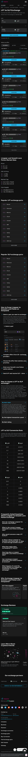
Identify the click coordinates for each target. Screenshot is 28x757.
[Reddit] (9, 708)
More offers (14, 150)
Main (2, 7)
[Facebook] (16, 708)
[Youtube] (19, 708)
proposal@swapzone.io (6, 719)
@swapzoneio (16, 715)
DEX (18, 5)
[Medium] (23, 708)
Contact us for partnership (13, 685)
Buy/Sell (12, 5)
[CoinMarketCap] (26, 708)
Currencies (6, 7)
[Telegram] (5, 708)
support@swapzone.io (6, 715)
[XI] (2, 708)
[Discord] (12, 708)
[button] (26, 2)
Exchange (3, 5)
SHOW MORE (14, 245)
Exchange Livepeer (14, 7)
